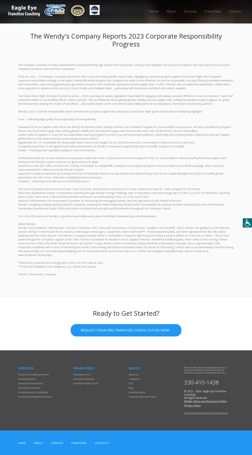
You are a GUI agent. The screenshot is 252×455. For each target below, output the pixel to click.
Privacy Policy (192, 405)
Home (153, 11)
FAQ (131, 383)
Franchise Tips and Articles (143, 396)
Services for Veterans (29, 387)
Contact (235, 11)
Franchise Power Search (85, 383)
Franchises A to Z (82, 374)
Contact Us (134, 379)
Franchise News (137, 392)
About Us (134, 374)
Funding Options (26, 379)
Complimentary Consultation (33, 392)
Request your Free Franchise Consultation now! (125, 330)
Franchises (212, 11)
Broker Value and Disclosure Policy (205, 401)
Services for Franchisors (30, 383)
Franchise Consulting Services (33, 374)
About (171, 11)
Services (190, 11)
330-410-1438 (201, 382)
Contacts (102, 443)
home (22, 443)
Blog (131, 387)
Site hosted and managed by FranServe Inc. (206, 413)
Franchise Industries (83, 379)
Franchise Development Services (35, 396)
